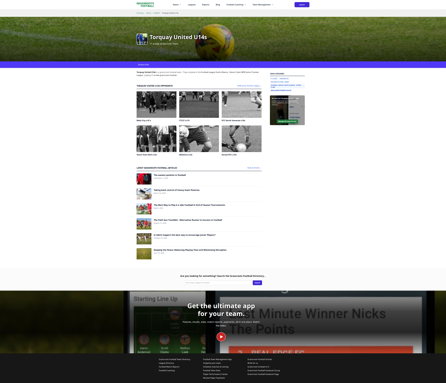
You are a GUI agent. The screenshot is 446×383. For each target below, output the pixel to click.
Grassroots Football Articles (260, 359)
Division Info (143, 64)
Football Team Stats (211, 370)
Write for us (253, 363)
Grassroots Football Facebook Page (263, 374)
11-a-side (155, 75)
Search (302, 5)
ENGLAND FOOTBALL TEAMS (280, 82)
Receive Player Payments (214, 378)
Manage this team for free (287, 121)
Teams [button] (176, 4)
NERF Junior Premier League (281, 90)
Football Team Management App (217, 359)
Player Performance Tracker (215, 374)
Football (157, 13)
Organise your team (212, 363)
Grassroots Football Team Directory (174, 359)
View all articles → (254, 168)
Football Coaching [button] (234, 4)
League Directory (166, 363)
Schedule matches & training (215, 366)
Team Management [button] (262, 4)
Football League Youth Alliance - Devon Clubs (286, 86)
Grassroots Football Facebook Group (264, 370)
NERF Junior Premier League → (250, 86)
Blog (218, 4)
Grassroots (284, 78)
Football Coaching (167, 370)
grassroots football (168, 75)
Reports (205, 4)
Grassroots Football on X (258, 366)
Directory (140, 13)
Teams (148, 13)
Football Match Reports (169, 366)
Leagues (192, 4)
